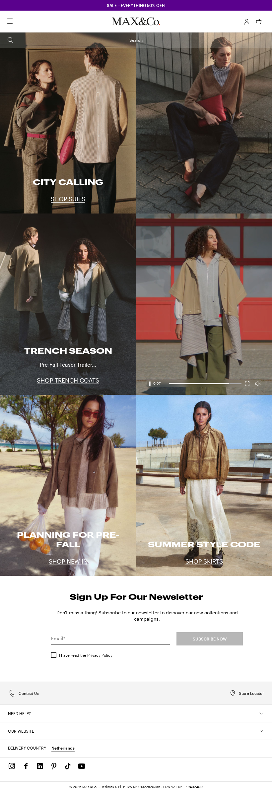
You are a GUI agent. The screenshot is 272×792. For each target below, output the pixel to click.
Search (136, 40)
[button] (246, 21)
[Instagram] (12, 766)
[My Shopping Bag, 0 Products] (258, 21)
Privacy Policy (99, 655)
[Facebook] (26, 766)
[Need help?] (261, 713)
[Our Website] (261, 731)
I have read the (85, 655)
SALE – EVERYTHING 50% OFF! (136, 5)
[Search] (19, 21)
